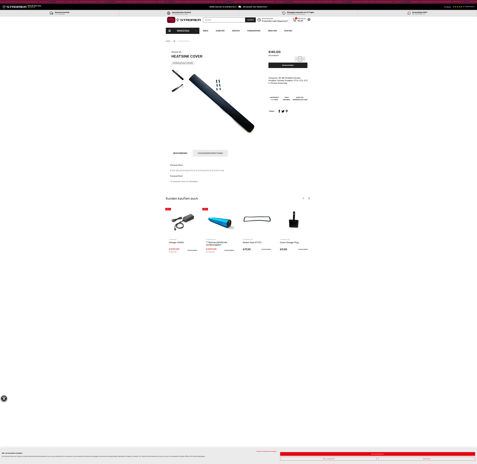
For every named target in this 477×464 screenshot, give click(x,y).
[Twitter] (282, 111)
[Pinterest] (286, 111)
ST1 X (295, 80)
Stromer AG (176, 52)
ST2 (301, 80)
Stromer (172, 239)
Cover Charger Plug (289, 242)
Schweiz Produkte (285, 80)
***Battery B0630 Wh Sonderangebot (216, 243)
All (279, 78)
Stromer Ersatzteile (278, 83)
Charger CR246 (176, 242)
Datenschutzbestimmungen (266, 451)
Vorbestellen (288, 65)
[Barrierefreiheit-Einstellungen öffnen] (4, 398)
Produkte (272, 80)
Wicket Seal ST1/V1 (252, 242)
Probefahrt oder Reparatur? (275, 21)
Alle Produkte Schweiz (290, 78)
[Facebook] (279, 111)
